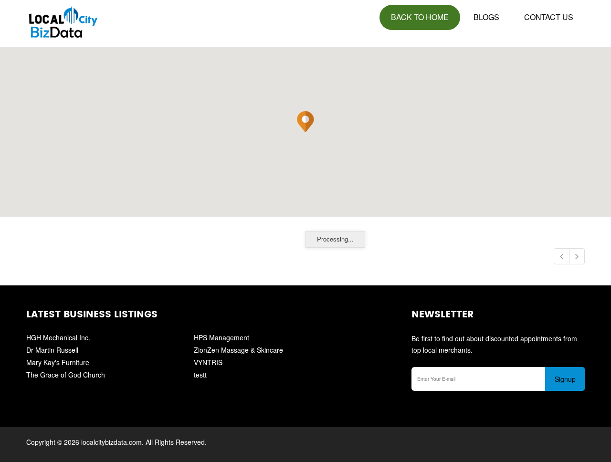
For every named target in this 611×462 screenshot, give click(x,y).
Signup (565, 379)
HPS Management (221, 337)
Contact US (548, 16)
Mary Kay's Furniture (57, 362)
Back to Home (420, 16)
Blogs (486, 16)
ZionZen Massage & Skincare (238, 350)
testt (200, 374)
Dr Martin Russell (52, 350)
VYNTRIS (208, 362)
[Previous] (561, 256)
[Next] (577, 256)
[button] (305, 121)
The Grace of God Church (65, 374)
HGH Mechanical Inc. (58, 337)
